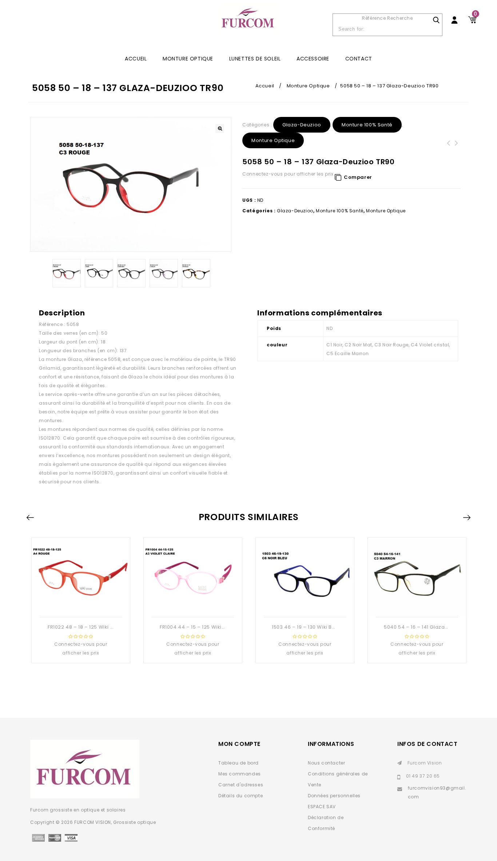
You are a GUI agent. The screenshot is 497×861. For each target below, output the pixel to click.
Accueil (264, 85)
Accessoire (313, 58)
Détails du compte (240, 796)
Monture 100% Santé (367, 124)
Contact (358, 58)
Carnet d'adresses (240, 785)
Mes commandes (239, 774)
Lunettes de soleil (255, 58)
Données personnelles (334, 796)
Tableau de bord (238, 763)
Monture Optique (188, 58)
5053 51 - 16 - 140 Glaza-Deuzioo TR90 (457, 152)
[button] (219, 128)
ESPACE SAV (322, 806)
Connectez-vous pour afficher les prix (287, 174)
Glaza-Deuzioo (301, 124)
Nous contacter (326, 763)
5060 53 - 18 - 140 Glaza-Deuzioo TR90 (449, 152)
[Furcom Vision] (248, 22)
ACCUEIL (136, 58)
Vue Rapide (80, 605)
